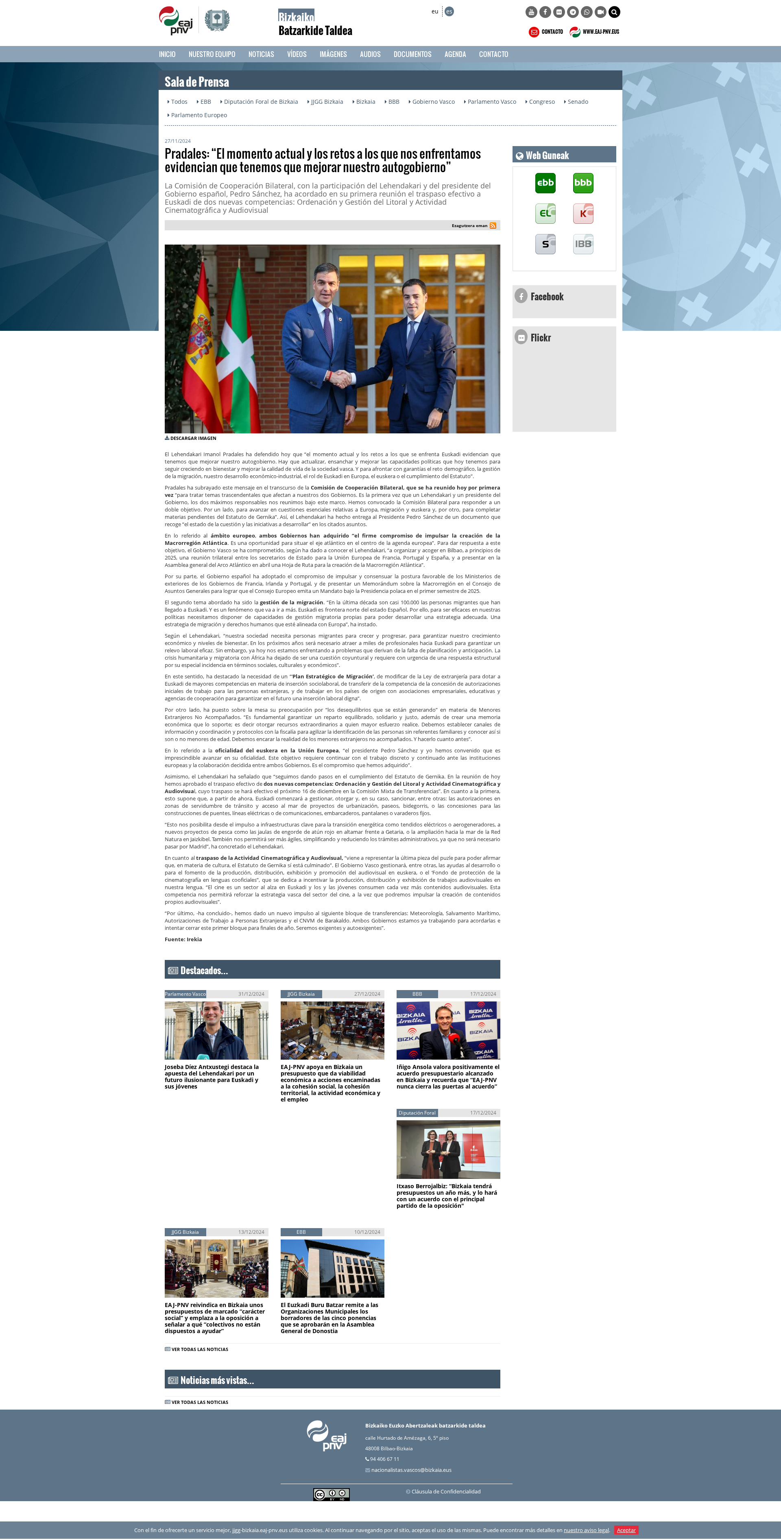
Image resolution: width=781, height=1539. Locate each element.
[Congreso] (583, 214)
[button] (614, 12)
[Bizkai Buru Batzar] (583, 183)
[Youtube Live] (600, 12)
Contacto (493, 54)
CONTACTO (552, 30)
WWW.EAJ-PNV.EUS (600, 30)
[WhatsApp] (587, 12)
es (449, 11)
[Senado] (545, 244)
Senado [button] (577, 101)
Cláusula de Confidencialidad (446, 1491)
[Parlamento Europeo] (583, 244)
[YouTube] (531, 12)
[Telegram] (573, 12)
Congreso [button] (541, 101)
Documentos (413, 54)
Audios (370, 54)
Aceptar (626, 1530)
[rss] (493, 226)
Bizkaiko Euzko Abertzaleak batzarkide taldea (425, 1425)
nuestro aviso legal (586, 1530)
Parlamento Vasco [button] (491, 101)
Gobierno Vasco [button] (433, 101)
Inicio (167, 54)
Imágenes (333, 54)
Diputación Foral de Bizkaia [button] (260, 101)
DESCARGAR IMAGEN (193, 438)
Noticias (261, 54)
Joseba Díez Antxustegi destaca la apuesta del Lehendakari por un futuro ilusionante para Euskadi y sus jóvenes (212, 1076)
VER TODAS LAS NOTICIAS (200, 1349)
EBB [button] (205, 101)
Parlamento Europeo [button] (198, 115)
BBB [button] (393, 101)
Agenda (455, 54)
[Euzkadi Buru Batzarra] (545, 183)
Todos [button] (179, 101)
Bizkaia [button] (365, 101)
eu (435, 11)
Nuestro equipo (212, 54)
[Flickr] (559, 12)
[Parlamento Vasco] (545, 214)
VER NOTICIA (192, 1051)
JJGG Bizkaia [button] (326, 101)
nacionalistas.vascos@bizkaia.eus (411, 1469)
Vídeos (297, 54)
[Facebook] (545, 12)
